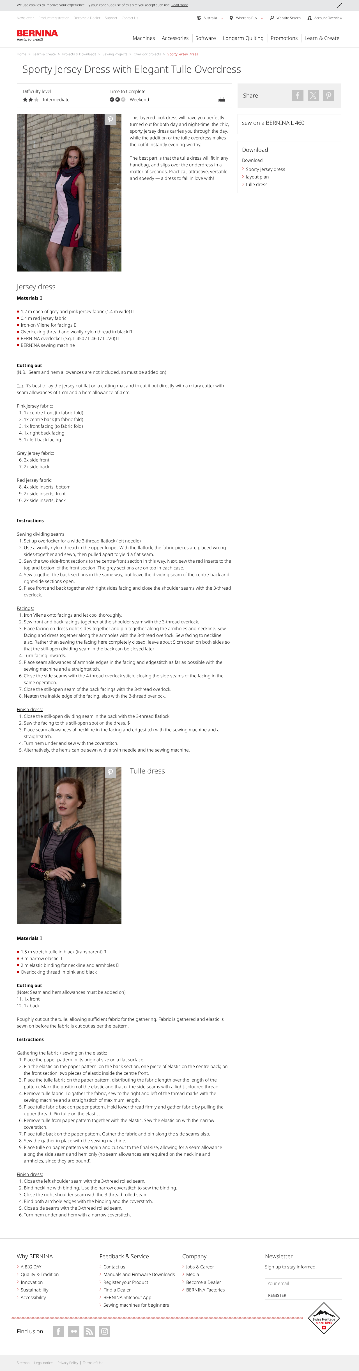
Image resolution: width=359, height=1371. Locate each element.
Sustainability (35, 1290)
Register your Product (125, 1282)
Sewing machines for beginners (136, 1305)
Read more (179, 5)
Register (277, 1295)
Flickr (73, 1331)
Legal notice (43, 1362)
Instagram (104, 1331)
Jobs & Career (200, 1267)
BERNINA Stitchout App (127, 1297)
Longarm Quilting (243, 38)
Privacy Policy (67, 1362)
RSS (89, 1331)
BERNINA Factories (205, 1290)
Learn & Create (322, 38)
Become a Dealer (87, 17)
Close (339, 5)
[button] (221, 18)
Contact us (114, 1267)
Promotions (284, 38)
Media (192, 1274)
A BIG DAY (31, 1267)
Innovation (32, 1282)
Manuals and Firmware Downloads (139, 1274)
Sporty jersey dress (265, 169)
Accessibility (33, 1297)
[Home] (37, 35)
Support (111, 17)
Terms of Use (93, 1362)
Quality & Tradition (40, 1274)
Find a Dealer (117, 1290)
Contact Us (130, 17)
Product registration (53, 17)
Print (222, 99)
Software (205, 38)
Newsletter (25, 17)
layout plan (257, 177)
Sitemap (23, 1362)
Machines (144, 38)
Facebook (58, 1331)
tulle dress (257, 184)
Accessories (175, 38)
